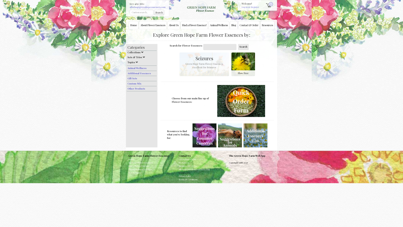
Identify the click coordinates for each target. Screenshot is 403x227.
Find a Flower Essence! (194, 25)
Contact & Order (249, 25)
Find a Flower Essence (138, 166)
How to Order (134, 172)
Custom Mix (134, 83)
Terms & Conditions (188, 179)
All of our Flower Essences (140, 162)
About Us (174, 25)
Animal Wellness (219, 25)
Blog (233, 25)
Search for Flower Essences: (186, 45)
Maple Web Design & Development (245, 159)
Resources (267, 25)
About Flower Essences (152, 25)
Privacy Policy (185, 176)
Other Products (136, 88)
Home (133, 25)
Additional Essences (139, 73)
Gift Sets (132, 78)
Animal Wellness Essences (140, 169)
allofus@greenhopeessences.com (147, 7)
